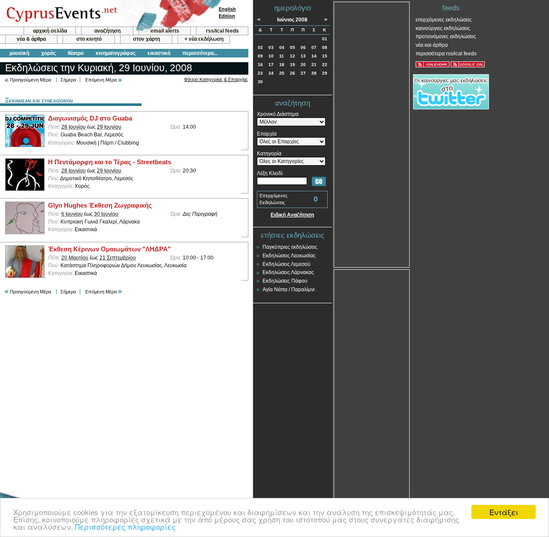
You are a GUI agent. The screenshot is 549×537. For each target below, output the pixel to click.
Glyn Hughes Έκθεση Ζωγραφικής (100, 205)
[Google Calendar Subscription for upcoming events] (468, 64)
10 (271, 56)
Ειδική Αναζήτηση (292, 215)
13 (303, 56)
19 (292, 64)
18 (281, 64)
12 (292, 56)
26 (292, 73)
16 (260, 64)
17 (271, 64)
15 (324, 56)
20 (303, 64)
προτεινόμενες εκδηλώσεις (446, 36)
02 (260, 47)
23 (260, 73)
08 (324, 47)
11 (281, 56)
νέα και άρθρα (432, 45)
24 (271, 73)
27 (303, 73)
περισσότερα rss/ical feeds (446, 54)
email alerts (165, 31)
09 (260, 56)
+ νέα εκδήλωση (203, 39)
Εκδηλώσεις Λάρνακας (288, 272)
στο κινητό (89, 39)
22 (324, 64)
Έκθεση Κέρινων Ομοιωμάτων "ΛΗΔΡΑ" (109, 249)
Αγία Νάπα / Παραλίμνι (288, 290)
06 (303, 47)
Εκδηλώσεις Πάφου (285, 281)
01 (324, 38)
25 (281, 73)
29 (324, 73)
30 (260, 81)
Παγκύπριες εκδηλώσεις (289, 247)
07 (314, 47)
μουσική (19, 53)
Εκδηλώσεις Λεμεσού (286, 264)
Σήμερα (68, 79)
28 (314, 73)
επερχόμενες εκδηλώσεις (444, 20)
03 (271, 47)
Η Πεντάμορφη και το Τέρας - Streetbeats (109, 162)
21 (314, 64)
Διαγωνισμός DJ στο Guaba (90, 118)
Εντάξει (503, 512)
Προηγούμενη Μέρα (30, 79)
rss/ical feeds (222, 31)
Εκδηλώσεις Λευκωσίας (289, 256)
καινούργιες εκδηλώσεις (443, 28)
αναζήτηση (107, 31)
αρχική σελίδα (50, 31)
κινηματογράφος (116, 53)
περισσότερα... (199, 53)
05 (292, 47)
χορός (48, 53)
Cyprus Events (61, 13)
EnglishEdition (227, 12)
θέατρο (76, 53)
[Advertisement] (372, 133)
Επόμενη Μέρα (101, 79)
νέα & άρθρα (31, 39)
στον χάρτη (146, 39)
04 (281, 47)
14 (314, 56)
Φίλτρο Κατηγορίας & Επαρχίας (216, 79)
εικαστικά (159, 53)
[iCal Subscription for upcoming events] (432, 64)
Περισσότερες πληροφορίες (125, 526)
